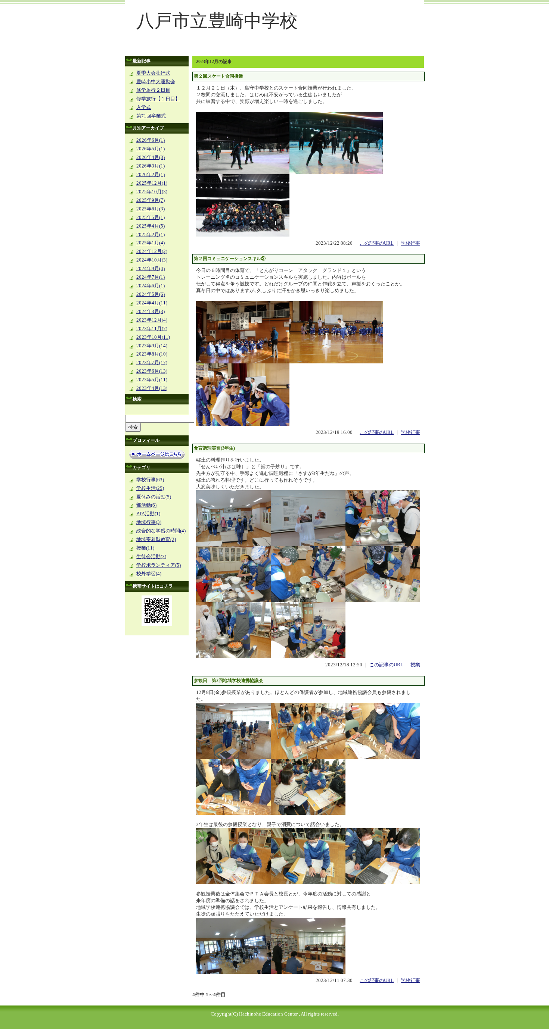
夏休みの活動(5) (153, 497)
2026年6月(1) (150, 140)
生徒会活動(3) (151, 556)
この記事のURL (377, 243)
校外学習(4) (148, 573)
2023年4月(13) (151, 388)
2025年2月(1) (150, 234)
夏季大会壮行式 (153, 73)
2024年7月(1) (150, 277)
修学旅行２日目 (153, 90)
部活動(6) (146, 505)
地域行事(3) (148, 522)
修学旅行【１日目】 (158, 98)
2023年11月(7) (151, 328)
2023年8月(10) (151, 354)
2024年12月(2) (151, 251)
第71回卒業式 (151, 116)
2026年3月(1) (150, 166)
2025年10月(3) (151, 191)
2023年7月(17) (151, 362)
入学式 (143, 107)
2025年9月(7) (150, 200)
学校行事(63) (150, 479)
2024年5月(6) (150, 294)
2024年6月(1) (150, 285)
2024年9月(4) (150, 268)
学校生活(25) (150, 488)
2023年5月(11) (151, 379)
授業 (415, 664)
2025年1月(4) (150, 242)
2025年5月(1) (150, 217)
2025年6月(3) (150, 209)
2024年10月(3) (151, 260)
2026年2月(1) (150, 174)
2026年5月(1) (150, 148)
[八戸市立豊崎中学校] (274, 50)
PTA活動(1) (148, 513)
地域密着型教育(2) (156, 539)
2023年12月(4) (151, 320)
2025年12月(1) (151, 183)
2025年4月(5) (150, 226)
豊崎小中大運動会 (155, 81)
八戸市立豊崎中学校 (217, 21)
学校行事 (410, 243)
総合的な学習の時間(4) (161, 531)
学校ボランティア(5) (158, 565)
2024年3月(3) (150, 311)
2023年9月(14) (151, 345)
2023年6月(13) (151, 371)
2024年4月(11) (151, 303)
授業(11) (145, 548)
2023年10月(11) (153, 337)
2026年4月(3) (150, 157)
